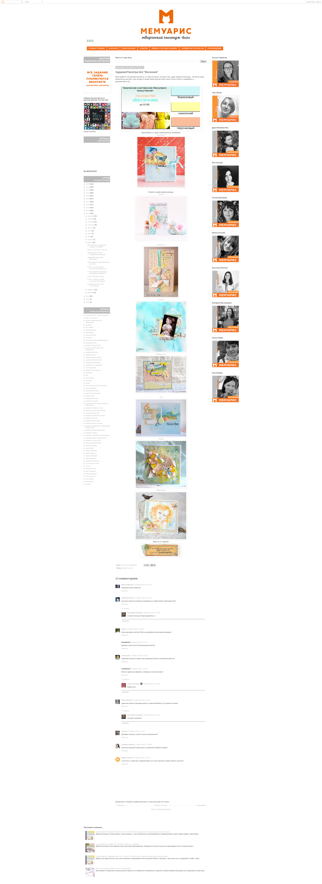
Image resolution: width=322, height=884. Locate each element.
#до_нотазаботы (92, 318)
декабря (91, 216)
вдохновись (90, 332)
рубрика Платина (92, 418)
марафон (89, 373)
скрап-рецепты (91, 453)
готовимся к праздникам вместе (97, 340)
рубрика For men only (93, 440)
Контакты (113, 48)
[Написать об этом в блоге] (147, 565)
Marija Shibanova (127, 585)
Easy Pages (90, 479)
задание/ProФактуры (93, 362)
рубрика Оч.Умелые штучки (95, 415)
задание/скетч (91, 355)
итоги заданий (91, 368)
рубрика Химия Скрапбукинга (96, 438)
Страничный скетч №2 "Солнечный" (95, 285)
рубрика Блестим (92, 398)
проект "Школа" (91, 388)
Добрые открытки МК (93, 345)
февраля (91, 290)
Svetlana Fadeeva (127, 744)
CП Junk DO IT (91, 476)
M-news (88, 484)
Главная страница (97, 48)
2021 (88, 190)
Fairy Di (161, 194)
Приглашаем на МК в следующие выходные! (96, 253)
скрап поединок (91, 451)
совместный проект (92, 461)
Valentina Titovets (127, 598)
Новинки (89, 380)
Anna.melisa (125, 655)
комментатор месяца (93, 370)
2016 (88, 205)
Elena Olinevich (126, 700)
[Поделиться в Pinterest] (154, 565)
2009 (88, 302)
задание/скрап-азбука (93, 357)
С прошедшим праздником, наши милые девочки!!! (97, 272)
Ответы (126, 609)
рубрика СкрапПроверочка (95, 430)
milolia (161, 439)
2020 (88, 193)
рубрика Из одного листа (94, 408)
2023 (88, 184)
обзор (88, 383)
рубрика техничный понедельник (97, 435)
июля (90, 231)
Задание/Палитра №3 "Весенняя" (95, 258)
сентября (91, 225)
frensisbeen (161, 135)
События (143, 48)
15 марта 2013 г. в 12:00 (139, 669)
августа (90, 228)
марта (90, 242)
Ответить (124, 591)
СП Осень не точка (92, 463)
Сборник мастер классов (192, 48)
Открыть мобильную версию (161, 809)
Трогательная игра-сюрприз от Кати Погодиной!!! (113, 868)
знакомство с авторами (94, 365)
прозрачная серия (92, 391)
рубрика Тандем (91, 433)
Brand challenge (91, 474)
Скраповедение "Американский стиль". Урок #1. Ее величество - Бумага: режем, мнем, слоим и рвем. (131, 856)
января (90, 292)
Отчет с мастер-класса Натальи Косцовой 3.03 (96, 268)
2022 (88, 187)
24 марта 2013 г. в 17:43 (142, 758)
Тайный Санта (91, 469)
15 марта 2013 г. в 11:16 (139, 655)
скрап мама (90, 448)
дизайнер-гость (91, 343)
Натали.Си (161, 245)
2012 (88, 296)
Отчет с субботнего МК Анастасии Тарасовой (96, 280)
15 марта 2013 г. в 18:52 (151, 684)
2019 (88, 196)
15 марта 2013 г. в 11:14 (139, 642)
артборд (89, 325)
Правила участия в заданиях (164, 48)
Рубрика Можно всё (92, 413)
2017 (88, 202)
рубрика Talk (90, 396)
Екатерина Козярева (135, 613)
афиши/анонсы (91, 330)
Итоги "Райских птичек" (95, 276)
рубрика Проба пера (93, 421)
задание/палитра (127, 568)
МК (87, 375)
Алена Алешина (133, 684)
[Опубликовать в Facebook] (152, 565)
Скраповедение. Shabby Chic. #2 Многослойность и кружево (117, 844)
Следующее (120, 805)
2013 (88, 213)
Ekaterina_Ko (161, 354)
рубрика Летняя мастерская (96, 410)
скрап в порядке (91, 446)
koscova (161, 300)
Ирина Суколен (127, 758)
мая (89, 236)
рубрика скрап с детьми (94, 423)
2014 (88, 210)
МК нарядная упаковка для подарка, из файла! (97, 246)
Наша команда (128, 48)
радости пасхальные (93, 393)
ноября (90, 219)
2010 (88, 299)
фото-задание (91, 471)
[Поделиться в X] (149, 565)
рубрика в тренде (92, 401)
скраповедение (91, 458)
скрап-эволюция (91, 456)
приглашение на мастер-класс (96, 385)
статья (88, 466)
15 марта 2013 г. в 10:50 (135, 629)
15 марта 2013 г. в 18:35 (143, 744)
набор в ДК (89, 378)
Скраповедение (214, 48)
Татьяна (124, 731)
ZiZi (161, 397)
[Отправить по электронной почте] (145, 565)
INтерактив (89, 481)
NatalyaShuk (161, 490)
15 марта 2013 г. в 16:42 (151, 613)
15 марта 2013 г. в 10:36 (143, 598)
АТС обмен (89, 327)
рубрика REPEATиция (93, 443)
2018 (88, 199)
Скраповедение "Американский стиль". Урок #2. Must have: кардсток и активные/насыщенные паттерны (133, 832)
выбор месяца (91, 335)
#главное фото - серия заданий (97, 315)
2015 (88, 208)
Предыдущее (201, 805)
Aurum (123, 629)
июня (90, 234)
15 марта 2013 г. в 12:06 (141, 700)
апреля (90, 239)
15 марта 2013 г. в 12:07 (136, 731)
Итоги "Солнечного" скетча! (97, 250)
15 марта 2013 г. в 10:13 (142, 585)
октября (91, 222)
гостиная (89, 338)
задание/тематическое (94, 360)
